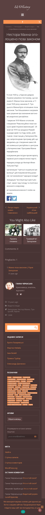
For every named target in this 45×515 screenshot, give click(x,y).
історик (30, 381)
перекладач (12, 383)
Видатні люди (29, 27)
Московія (11, 397)
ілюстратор (12, 393)
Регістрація (18, 27)
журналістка (27, 397)
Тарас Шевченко (24, 383)
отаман (29, 399)
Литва (25, 404)
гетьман (34, 385)
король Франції (25, 395)
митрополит (22, 393)
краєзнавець (32, 393)
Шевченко (25, 402)
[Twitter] (20, 294)
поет (10, 377)
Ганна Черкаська (24, 283)
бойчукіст (11, 399)
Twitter (14, 198)
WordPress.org (11, 468)
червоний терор (14, 381)
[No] (42, 507)
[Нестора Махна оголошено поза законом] (22, 67)
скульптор (25, 387)
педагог (34, 387)
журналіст (11, 400)
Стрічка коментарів (13, 463)
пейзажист (12, 391)
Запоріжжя (12, 309)
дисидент (26, 385)
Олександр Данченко (16, 364)
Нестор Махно (24, 309)
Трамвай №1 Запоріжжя (31, 240)
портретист (21, 399)
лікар (19, 391)
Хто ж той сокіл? (30, 478)
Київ (16, 395)
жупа (31, 404)
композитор (12, 385)
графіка (26, 400)
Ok (23, 512)
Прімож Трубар (13, 358)
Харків (17, 311)
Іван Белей (11, 353)
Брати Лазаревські (15, 342)
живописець (21, 379)
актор (10, 389)
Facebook (9, 198)
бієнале (25, 391)
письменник (17, 377)
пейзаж (19, 400)
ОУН (19, 385)
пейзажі (19, 397)
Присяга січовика (13, 240)
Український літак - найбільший (32, 210)
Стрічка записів (11, 457)
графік (24, 381)
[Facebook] (22, 22)
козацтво (31, 379)
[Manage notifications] (40, 510)
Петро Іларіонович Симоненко (13, 210)
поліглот (11, 387)
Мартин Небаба (14, 348)
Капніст (11, 395)
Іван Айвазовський (15, 404)
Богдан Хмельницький (28, 389)
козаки (18, 387)
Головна (8, 27)
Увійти (8, 452)
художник (26, 377)
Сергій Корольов (14, 402)
